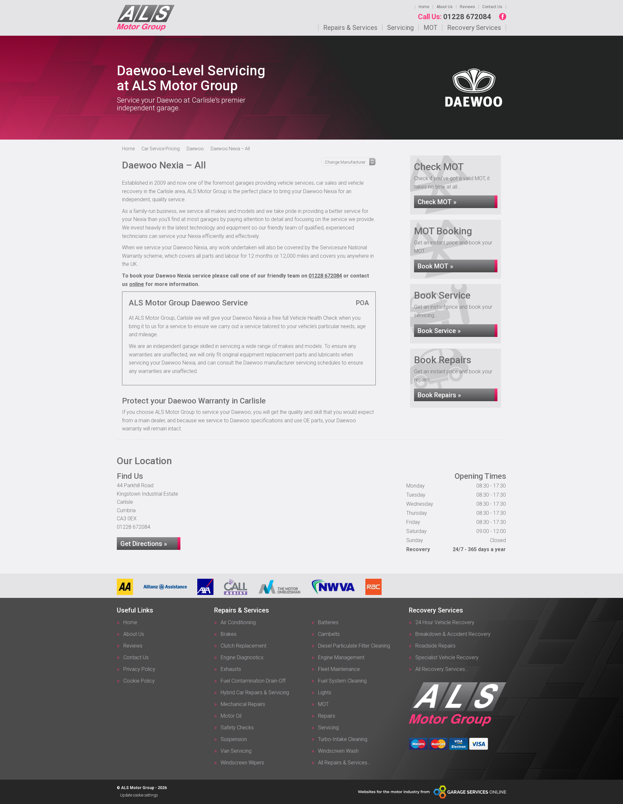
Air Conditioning (238, 622)
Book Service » (439, 331)
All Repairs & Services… (344, 762)
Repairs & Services (350, 27)
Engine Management (341, 657)
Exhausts (231, 669)
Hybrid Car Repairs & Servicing (255, 692)
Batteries (328, 622)
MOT (430, 27)
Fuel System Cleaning (342, 681)
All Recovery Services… (441, 669)
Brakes (229, 634)
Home (424, 7)
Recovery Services (474, 27)
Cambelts (329, 634)
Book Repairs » (439, 395)
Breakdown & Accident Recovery (453, 634)
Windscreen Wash (338, 751)
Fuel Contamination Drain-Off (253, 681)
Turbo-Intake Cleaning (342, 739)
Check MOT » (437, 202)
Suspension (234, 739)
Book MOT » (435, 266)
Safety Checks (237, 727)
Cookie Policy (139, 681)
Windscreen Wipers (242, 762)
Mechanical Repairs (243, 704)
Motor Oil (231, 716)
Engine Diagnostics (242, 657)
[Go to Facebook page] (502, 16)
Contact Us (492, 7)
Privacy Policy (139, 669)
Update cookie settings (139, 795)
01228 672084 (454, 16)
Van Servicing (236, 751)
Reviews (467, 7)
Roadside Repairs (435, 646)
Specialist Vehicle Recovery (447, 657)
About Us (444, 7)
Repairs (326, 716)
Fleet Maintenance (339, 669)
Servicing (400, 27)
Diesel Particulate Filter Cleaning (354, 646)
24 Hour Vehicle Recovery (444, 622)
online (136, 284)
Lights (324, 692)
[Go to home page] (146, 18)
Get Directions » (143, 544)
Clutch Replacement (243, 646)
